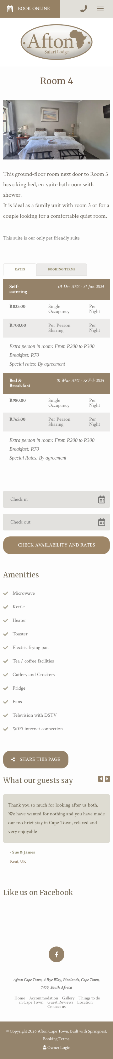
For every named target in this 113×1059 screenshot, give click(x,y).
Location (85, 1002)
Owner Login (58, 1047)
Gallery (68, 998)
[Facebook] (56, 954)
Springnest (97, 1031)
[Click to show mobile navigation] (102, 9)
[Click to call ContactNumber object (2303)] (84, 9)
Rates (20, 269)
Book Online (34, 8)
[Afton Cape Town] (56, 41)
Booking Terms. (56, 1039)
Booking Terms (61, 269)
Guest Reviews (60, 1002)
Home (19, 998)
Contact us (56, 1007)
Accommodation (44, 998)
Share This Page (39, 759)
